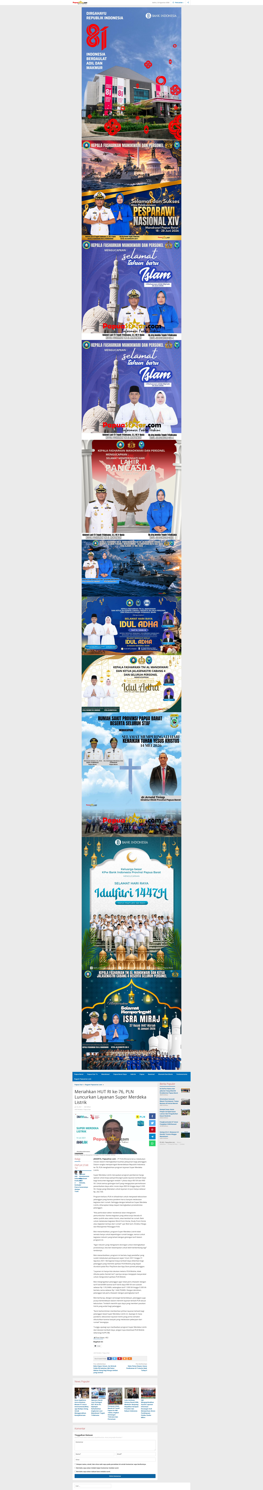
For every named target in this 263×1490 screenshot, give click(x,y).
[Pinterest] (119, 1358)
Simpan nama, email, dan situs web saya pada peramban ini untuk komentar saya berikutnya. (111, 1464)
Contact (182, 1144)
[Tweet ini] (152, 1123)
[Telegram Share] (152, 1136)
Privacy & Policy (173, 1144)
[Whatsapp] (152, 1143)
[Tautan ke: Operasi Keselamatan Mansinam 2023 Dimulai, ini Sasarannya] (80, 1172)
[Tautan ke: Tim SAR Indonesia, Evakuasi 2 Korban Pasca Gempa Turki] (76, 1172)
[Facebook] (109, 1358)
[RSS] (129, 1358)
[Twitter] (114, 1358)
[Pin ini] (152, 1130)
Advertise (163, 1144)
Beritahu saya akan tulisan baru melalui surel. (93, 1472)
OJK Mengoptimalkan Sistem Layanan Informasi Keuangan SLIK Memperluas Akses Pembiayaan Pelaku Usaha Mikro (148, 1408)
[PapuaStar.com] (80, 3)
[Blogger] (124, 1358)
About (179, 1142)
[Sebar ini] (152, 1116)
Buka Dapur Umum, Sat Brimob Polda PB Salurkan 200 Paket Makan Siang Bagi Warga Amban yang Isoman (105, 1368)
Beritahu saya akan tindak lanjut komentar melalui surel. (97, 1468)
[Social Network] (188, 2)
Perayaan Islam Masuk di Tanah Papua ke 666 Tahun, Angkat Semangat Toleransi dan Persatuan (114, 1412)
